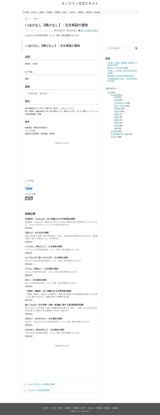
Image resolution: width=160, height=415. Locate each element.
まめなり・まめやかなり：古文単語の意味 (43, 318)
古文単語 (26, 12)
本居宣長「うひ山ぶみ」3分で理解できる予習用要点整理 (50, 219)
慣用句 (117, 117)
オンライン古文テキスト (80, 3)
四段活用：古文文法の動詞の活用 (120, 76)
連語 (116, 128)
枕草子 (65, 12)
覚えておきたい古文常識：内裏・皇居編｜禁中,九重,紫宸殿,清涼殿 (54, 305)
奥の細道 (97, 12)
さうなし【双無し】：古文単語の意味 (41, 269)
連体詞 (117, 125)
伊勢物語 (57, 12)
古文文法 (34, 12)
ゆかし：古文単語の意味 (36, 280)
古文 (82, 30)
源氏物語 (89, 12)
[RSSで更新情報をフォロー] (31, 198)
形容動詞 (117, 108)
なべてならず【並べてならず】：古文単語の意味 (46, 257)
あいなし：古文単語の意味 (39, 390)
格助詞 (117, 123)
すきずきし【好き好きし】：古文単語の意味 (44, 330)
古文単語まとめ (120, 103)
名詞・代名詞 (119, 106)
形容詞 (95, 30)
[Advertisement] (62, 160)
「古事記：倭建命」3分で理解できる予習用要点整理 (48, 291)
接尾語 (117, 120)
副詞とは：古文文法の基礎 (117, 68)
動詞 (116, 100)
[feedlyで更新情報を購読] (27, 198)
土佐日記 (72, 12)
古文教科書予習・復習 (119, 134)
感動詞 (117, 114)
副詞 (116, 97)
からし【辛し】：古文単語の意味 (42, 384)
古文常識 (114, 131)
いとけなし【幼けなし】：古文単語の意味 (43, 246)
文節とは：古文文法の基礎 (37, 233)
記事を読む (29, 228)
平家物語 (80, 12)
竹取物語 (49, 12)
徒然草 (41, 12)
